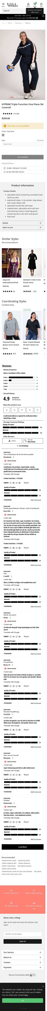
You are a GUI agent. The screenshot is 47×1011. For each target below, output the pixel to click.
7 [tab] (33, 98)
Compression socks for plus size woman (17, 871)
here (26, 995)
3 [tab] (19, 98)
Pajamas (28, 23)
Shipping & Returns (8, 163)
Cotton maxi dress (9, 866)
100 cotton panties (24, 866)
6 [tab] (29, 98)
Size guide (40, 140)
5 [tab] (26, 98)
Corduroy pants (24, 861)
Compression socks (9, 861)
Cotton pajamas (24, 863)
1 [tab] (11, 98)
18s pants (37, 871)
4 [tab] (22, 98)
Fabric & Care (8, 227)
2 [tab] (15, 98)
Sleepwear (18, 23)
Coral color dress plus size (12, 874)
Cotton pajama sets (9, 863)
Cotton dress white (9, 869)
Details (5, 223)
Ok (23, 1000)
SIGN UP (23, 941)
